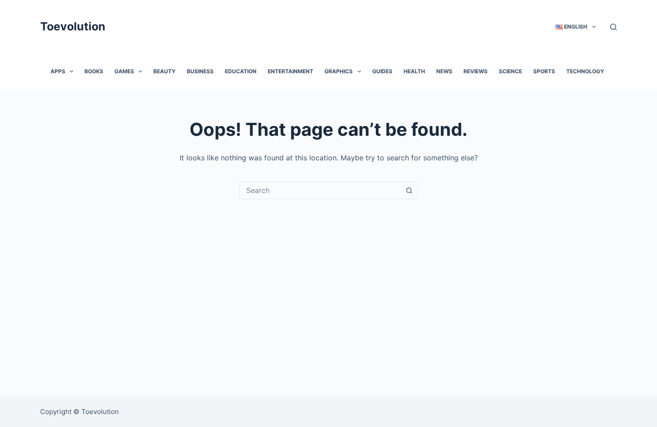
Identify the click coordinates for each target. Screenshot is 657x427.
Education (241, 71)
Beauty (164, 71)
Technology (585, 71)
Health (414, 71)
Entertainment (290, 71)
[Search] (613, 27)
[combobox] (320, 190)
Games (124, 71)
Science (510, 71)
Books (93, 71)
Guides (382, 71)
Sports (544, 71)
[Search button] (408, 190)
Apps (58, 71)
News (444, 71)
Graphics (338, 71)
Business (200, 71)
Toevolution (72, 26)
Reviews (475, 71)
